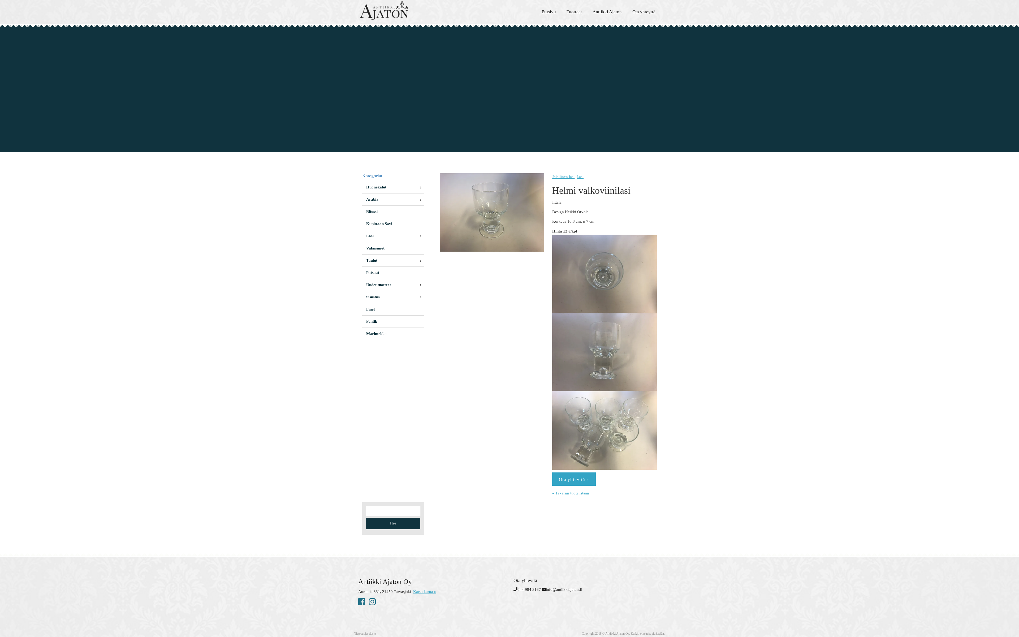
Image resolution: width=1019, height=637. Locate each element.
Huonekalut (376, 187)
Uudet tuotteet (378, 285)
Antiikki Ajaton (607, 11)
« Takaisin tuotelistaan (570, 493)
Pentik (371, 321)
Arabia (372, 199)
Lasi (580, 177)
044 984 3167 (529, 589)
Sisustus (373, 297)
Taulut (371, 260)
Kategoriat (372, 175)
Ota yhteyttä (643, 11)
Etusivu (549, 11)
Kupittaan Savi (379, 224)
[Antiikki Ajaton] (406, 10)
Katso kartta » (424, 591)
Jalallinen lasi (563, 177)
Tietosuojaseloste (365, 633)
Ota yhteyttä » (574, 479)
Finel (370, 309)
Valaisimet (375, 248)
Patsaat (372, 272)
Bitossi (372, 211)
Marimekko (376, 334)
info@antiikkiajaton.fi (564, 589)
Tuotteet (574, 11)
